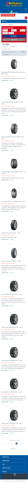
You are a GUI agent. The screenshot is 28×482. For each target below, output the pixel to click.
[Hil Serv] (14, 4)
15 (16, 445)
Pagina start (4, 24)
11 (23, 443)
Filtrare (14, 36)
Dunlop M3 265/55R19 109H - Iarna (11, 327)
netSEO (24, 481)
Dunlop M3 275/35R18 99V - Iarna (11, 392)
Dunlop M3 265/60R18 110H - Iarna (11, 360)
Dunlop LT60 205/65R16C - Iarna (11, 261)
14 (14, 445)
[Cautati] (26, 18)
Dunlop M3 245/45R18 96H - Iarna (11, 294)
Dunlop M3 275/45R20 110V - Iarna (11, 423)
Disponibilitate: (5, 80)
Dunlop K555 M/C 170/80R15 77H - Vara (13, 201)
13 (11, 445)
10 (20, 443)
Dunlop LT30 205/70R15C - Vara (10, 233)
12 (25, 443)
